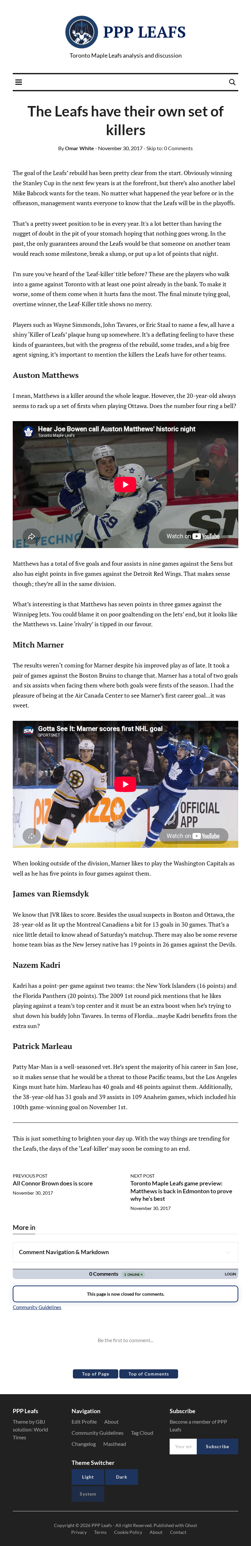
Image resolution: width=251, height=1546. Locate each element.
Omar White (76, 148)
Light (88, 1477)
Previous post (30, 1176)
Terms (100, 1532)
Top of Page (95, 1374)
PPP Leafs (144, 31)
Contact (178, 1532)
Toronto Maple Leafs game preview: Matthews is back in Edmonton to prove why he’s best (181, 1191)
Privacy (79, 1532)
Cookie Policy (128, 1532)
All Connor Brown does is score (53, 1183)
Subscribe (217, 1446)
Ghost (191, 1525)
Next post (142, 1176)
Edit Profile (84, 1421)
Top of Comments (148, 1374)
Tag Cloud (142, 1433)
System (88, 1494)
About (111, 1421)
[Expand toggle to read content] (228, 1252)
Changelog (84, 1444)
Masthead (114, 1444)
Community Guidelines (98, 1433)
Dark (121, 1477)
